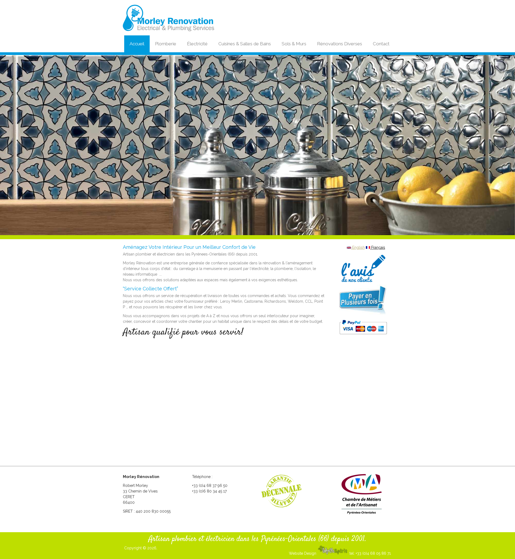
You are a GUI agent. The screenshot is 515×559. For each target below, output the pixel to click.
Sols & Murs (294, 43)
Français (377, 247)
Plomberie (165, 43)
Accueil (137, 43)
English (358, 247)
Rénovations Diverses (339, 43)
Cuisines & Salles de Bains (244, 43)
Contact (381, 43)
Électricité (197, 43)
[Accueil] (180, 18)
